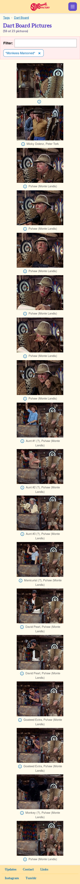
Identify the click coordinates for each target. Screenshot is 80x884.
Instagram (12, 878)
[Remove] (39, 53)
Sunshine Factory (40, 6)
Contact (28, 869)
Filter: (8, 43)
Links (44, 869)
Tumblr (31, 878)
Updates (10, 869)
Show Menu (72, 6)
